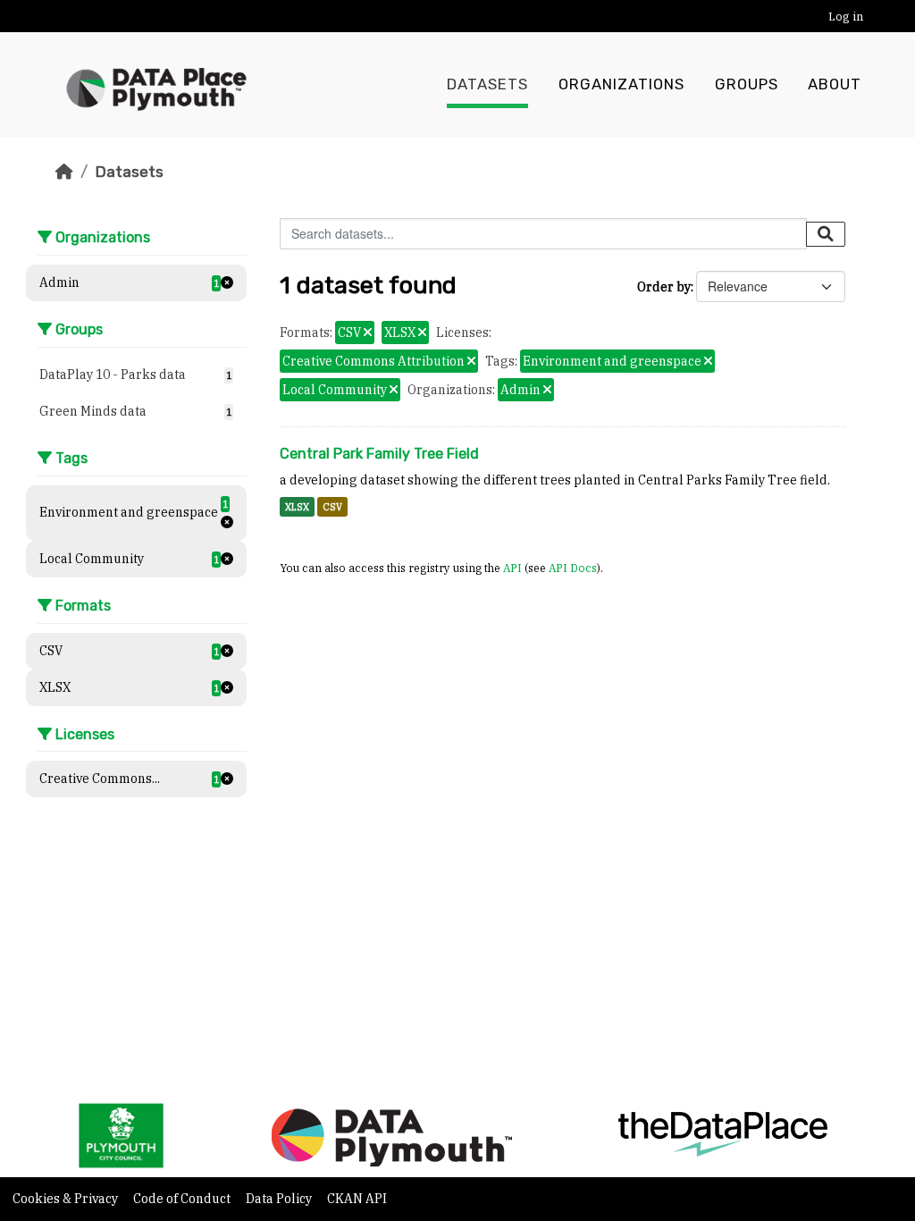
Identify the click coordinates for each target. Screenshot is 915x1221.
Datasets (487, 84)
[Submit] (825, 234)
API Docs (573, 567)
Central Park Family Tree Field (379, 453)
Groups (746, 84)
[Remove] (368, 333)
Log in (845, 16)
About (834, 84)
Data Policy (280, 1199)
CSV (332, 507)
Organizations (621, 84)
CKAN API (357, 1199)
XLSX (297, 507)
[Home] (64, 172)
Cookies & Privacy (67, 1199)
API (512, 567)
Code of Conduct (183, 1199)
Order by (664, 287)
